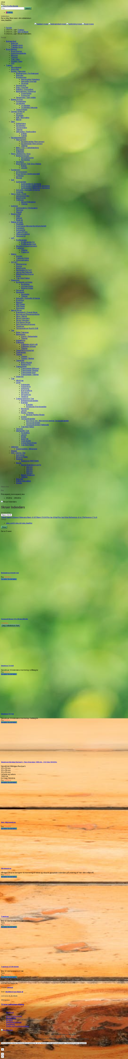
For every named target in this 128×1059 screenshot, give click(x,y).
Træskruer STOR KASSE (10, 967)
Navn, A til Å (6, 515)
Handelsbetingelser (14, 1022)
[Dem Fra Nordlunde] (9, 6)
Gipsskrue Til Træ (7, 714)
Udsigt (3, 519)
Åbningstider (11, 1018)
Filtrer (4, 527)
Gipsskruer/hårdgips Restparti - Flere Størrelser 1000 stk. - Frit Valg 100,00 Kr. (29, 762)
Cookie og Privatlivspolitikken (17, 1026)
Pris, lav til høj (52, 517)
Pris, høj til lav (63, 517)
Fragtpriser (10, 1024)
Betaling (9, 1020)
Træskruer (5, 916)
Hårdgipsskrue (6, 868)
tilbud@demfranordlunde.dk (14, 992)
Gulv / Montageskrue (8, 822)
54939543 (10, 987)
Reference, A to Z (76, 517)
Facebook (10, 1012)
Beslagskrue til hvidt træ (10, 573)
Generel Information (14, 1016)
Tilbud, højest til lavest (10, 517)
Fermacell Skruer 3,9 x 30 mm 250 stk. (14, 619)
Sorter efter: (6, 513)
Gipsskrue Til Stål (7, 666)
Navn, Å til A (41, 517)
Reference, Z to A (90, 517)
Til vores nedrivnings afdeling (12, 1004)
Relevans (23, 517)
